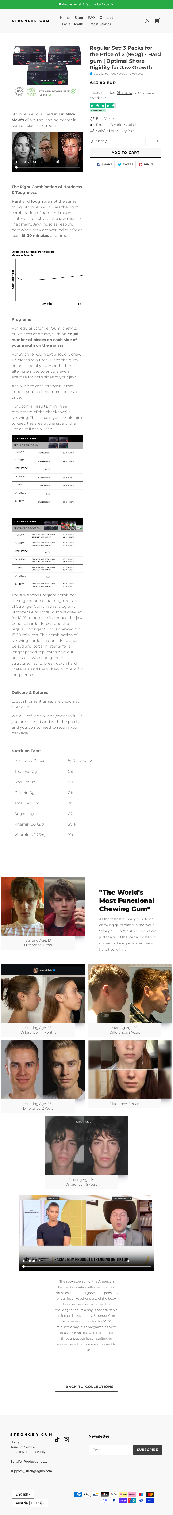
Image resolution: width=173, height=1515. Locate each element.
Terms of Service (23, 1447)
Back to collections (90, 1387)
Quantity (98, 141)
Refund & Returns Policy (28, 1452)
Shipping (124, 92)
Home (15, 1442)
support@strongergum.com (31, 1471)
